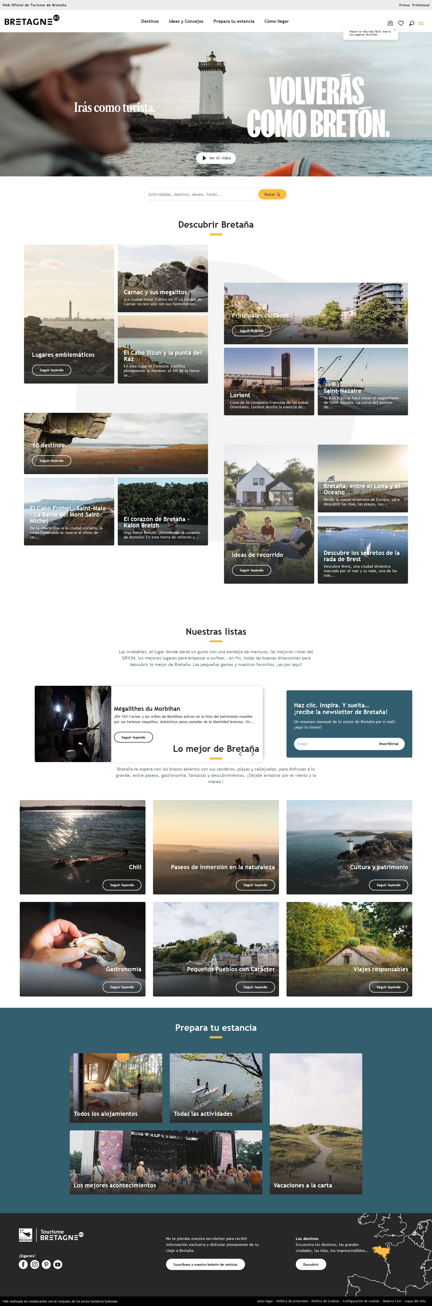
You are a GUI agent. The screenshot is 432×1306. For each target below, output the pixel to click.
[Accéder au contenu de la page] (216, 153)
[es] (421, 23)
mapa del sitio (415, 1301)
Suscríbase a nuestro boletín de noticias (206, 1264)
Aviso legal (265, 1301)
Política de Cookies (325, 1301)
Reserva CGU (392, 1301)
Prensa (404, 5)
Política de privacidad (292, 1301)
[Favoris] (401, 23)
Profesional (421, 5)
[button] (411, 23)
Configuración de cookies (361, 1301)
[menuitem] (32, 21)
